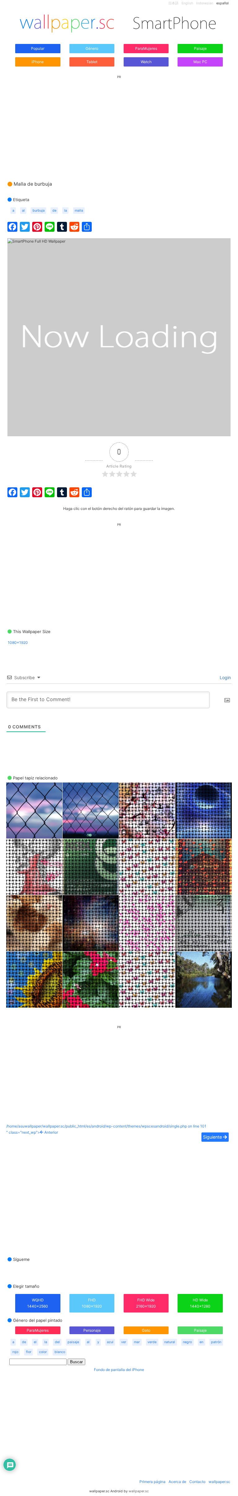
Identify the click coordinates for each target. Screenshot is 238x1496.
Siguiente (213, 1137)
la (65, 211)
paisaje (73, 1342)
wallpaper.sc (219, 1481)
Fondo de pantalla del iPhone (119, 1369)
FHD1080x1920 (92, 1303)
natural (169, 1342)
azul (110, 1342)
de (54, 211)
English (187, 3)
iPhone (38, 61)
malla (79, 211)
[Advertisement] (119, 122)
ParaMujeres (146, 48)
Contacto (197, 1481)
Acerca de (177, 1481)
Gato (146, 1330)
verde (152, 1342)
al (23, 211)
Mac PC (200, 61)
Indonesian (204, 3)
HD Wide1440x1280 (200, 1303)
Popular (37, 48)
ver (123, 1342)
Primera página (152, 1481)
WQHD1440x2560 (37, 1303)
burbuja (39, 211)
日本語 (173, 3)
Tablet (91, 61)
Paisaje (200, 48)
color (43, 1352)
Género (92, 48)
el (35, 1342)
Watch (146, 61)
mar (137, 1342)
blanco (60, 1352)
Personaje (92, 1330)
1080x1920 (18, 642)
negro (187, 1342)
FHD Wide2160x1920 (146, 1303)
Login (224, 677)
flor (28, 1352)
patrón (216, 1342)
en (201, 1342)
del (57, 1342)
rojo (15, 1352)
